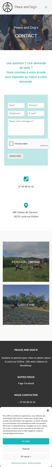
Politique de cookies (18, 463)
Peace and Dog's (26, 7)
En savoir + (26, 456)
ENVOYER (15, 156)
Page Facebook (26, 383)
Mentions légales (34, 463)
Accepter (26, 441)
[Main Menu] (46, 7)
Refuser (26, 449)
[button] (47, 410)
